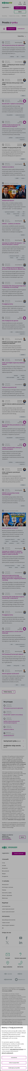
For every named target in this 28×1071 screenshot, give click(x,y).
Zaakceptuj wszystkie (14, 1068)
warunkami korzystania (16, 1049)
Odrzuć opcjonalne (14, 1062)
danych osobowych (7, 1053)
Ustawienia (14, 1057)
